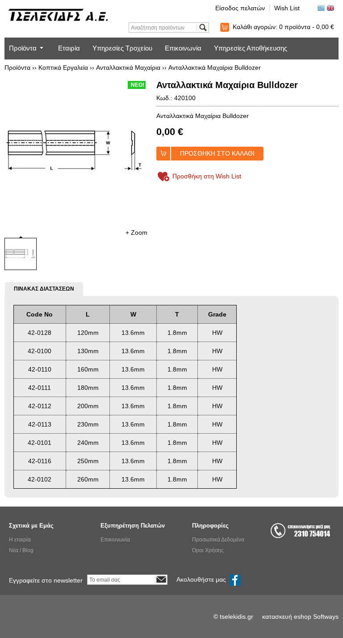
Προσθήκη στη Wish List (206, 176)
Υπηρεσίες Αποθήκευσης (250, 48)
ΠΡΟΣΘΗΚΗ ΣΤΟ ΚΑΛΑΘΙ (217, 153)
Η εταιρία (20, 540)
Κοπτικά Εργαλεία (63, 67)
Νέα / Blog (21, 550)
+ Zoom (136, 232)
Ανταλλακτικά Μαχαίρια (128, 67)
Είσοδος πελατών (240, 8)
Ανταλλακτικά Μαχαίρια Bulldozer (214, 67)
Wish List (287, 8)
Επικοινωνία (183, 48)
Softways (326, 616)
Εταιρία (69, 48)
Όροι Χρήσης (208, 550)
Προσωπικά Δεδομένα (218, 540)
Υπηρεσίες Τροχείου (122, 48)
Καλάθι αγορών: (283, 26)
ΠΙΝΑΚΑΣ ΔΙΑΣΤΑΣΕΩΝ (44, 289)
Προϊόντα (23, 48)
